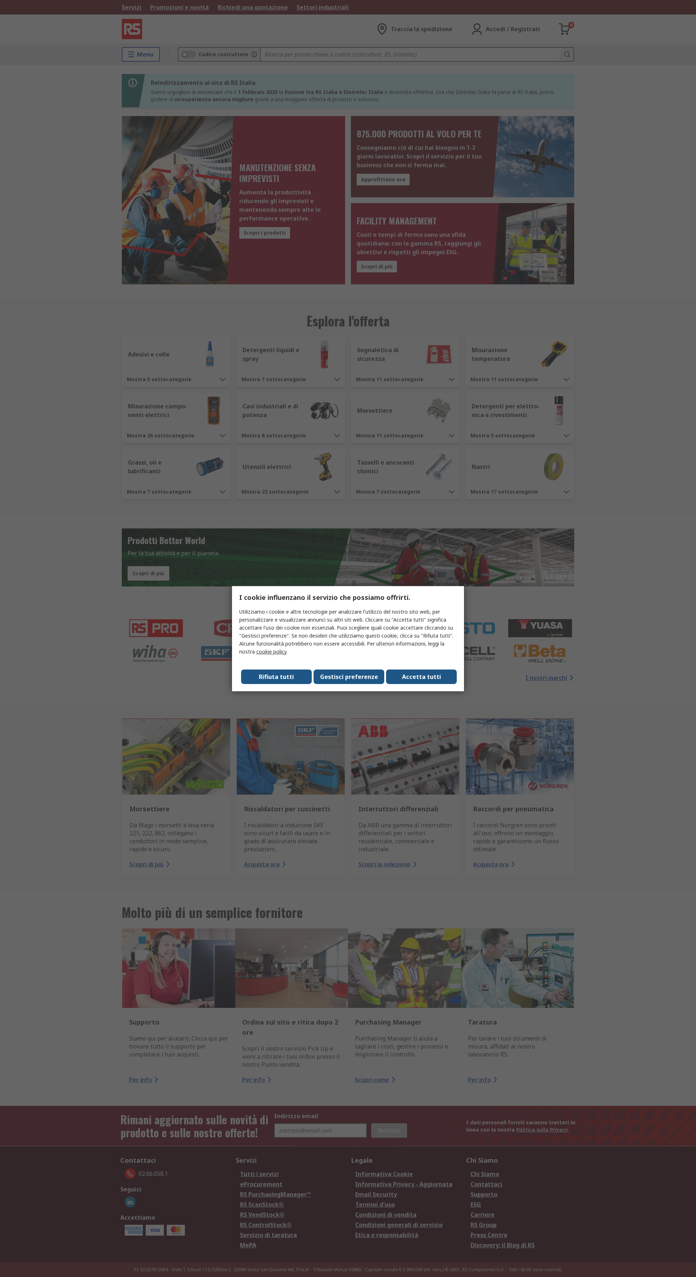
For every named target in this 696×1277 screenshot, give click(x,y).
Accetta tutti (421, 677)
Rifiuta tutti (276, 677)
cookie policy (271, 651)
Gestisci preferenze (349, 677)
